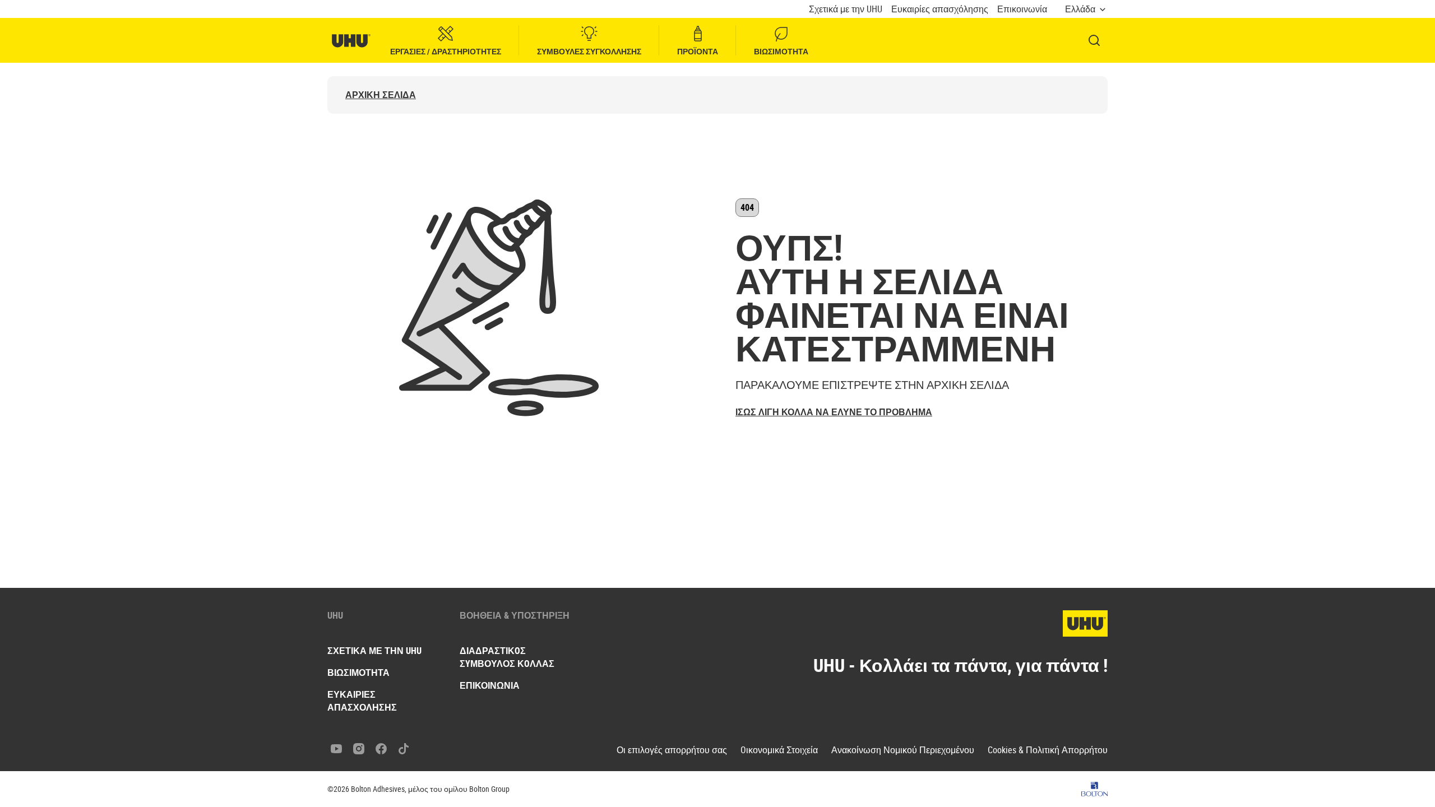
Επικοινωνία (1022, 9)
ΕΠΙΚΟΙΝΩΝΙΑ (490, 685)
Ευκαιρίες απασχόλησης (939, 9)
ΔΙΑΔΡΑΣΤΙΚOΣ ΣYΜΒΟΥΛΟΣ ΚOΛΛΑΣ (507, 657)
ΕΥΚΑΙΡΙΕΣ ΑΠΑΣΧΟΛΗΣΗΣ (362, 700)
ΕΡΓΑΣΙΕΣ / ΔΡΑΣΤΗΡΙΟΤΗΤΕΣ (445, 51)
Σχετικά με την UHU (845, 9)
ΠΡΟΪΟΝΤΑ (697, 51)
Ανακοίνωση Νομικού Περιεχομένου (902, 750)
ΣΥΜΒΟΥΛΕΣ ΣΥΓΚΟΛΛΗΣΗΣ (589, 51)
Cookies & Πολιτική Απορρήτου (1048, 750)
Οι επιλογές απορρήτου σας (672, 750)
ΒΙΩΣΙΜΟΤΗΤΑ (781, 51)
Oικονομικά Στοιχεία (779, 750)
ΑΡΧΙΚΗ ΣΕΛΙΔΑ (380, 95)
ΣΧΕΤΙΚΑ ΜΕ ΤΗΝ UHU (374, 650)
